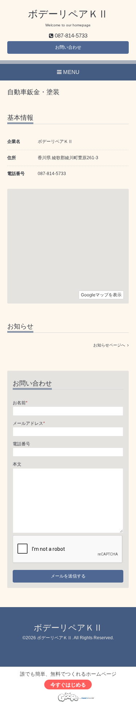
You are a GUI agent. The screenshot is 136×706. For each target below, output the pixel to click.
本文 (17, 464)
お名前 (20, 402)
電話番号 (21, 443)
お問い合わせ (68, 47)
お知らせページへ (110, 345)
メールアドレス (29, 423)
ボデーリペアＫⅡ (68, 14)
